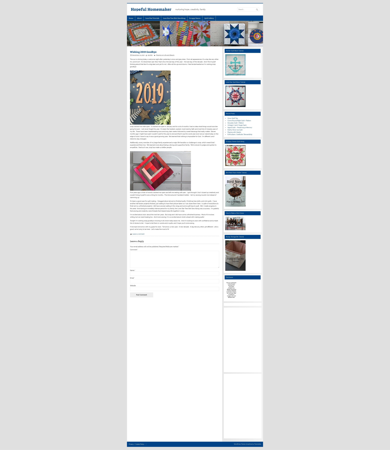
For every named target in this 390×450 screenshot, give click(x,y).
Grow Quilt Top (233, 118)
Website (133, 285)
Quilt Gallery (209, 18)
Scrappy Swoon (194, 18)
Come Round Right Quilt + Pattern (239, 121)
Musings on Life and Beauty (165, 55)
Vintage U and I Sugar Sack (237, 125)
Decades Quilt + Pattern (236, 123)
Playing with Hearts (234, 132)
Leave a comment (138, 234)
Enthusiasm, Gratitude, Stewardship (240, 134)
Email (132, 278)
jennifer (150, 55)
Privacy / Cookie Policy (136, 444)
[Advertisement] (231, 339)
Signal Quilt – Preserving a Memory (240, 127)
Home (131, 18)
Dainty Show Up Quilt (235, 130)
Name (132, 270)
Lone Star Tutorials (152, 18)
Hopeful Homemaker (151, 9)
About (139, 18)
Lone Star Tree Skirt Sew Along (174, 18)
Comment (134, 249)
